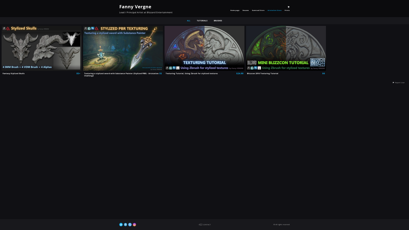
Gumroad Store (258, 10)
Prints (287, 10)
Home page (234, 10)
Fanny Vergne (135, 7)
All (188, 20)
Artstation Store (275, 10)
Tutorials (202, 20)
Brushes (218, 20)
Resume (246, 10)
